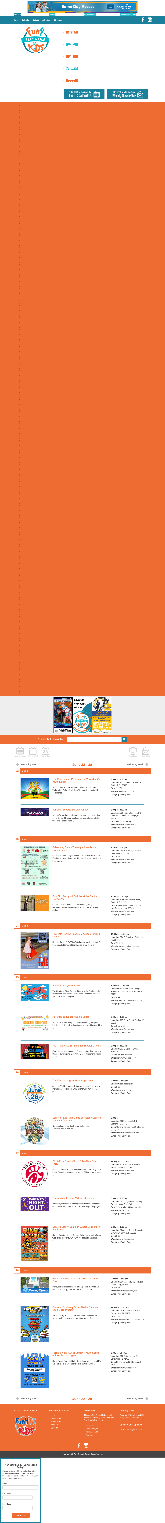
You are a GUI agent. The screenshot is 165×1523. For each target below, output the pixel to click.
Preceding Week (29, 764)
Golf (23, 595)
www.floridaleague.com (129, 1133)
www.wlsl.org (125, 1090)
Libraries (25, 243)
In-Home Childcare (29, 124)
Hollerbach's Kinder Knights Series (70, 1016)
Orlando (52, 14)
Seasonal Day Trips (29, 681)
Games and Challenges (30, 226)
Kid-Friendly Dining (29, 551)
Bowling (24, 202)
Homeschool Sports (29, 602)
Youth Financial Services (31, 190)
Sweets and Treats (29, 566)
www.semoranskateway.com (131, 1319)
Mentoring (25, 491)
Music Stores (26, 556)
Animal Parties (27, 368)
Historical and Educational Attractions (36, 233)
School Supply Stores (30, 561)
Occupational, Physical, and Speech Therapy (39, 341)
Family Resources (23, 158)
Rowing (24, 616)
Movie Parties (27, 419)
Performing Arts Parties (30, 431)
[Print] (133, 751)
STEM (24, 510)
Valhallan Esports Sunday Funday (70, 809)
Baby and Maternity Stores (32, 527)
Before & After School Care (32, 110)
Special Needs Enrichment (32, 508)
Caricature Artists (28, 380)
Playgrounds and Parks (30, 255)
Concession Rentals (29, 390)
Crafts (24, 474)
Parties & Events (23, 366)
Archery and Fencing (29, 573)
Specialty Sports (28, 633)
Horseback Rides (28, 235)
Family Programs (28, 484)
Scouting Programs (29, 505)
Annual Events (27, 660)
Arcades (25, 197)
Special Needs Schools (30, 146)
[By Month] (20, 751)
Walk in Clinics (27, 363)
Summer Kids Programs (31, 515)
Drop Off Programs (29, 115)
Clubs (24, 469)
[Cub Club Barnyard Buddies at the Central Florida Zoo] (35, 903)
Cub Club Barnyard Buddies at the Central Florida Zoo (74, 897)
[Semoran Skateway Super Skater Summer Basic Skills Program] (35, 1324)
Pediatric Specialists (29, 351)
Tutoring (25, 151)
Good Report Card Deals (31, 674)
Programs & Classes (24, 455)
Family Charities (28, 163)
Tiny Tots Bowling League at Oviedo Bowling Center (76, 935)
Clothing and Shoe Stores (31, 534)
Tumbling (25, 648)
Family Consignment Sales (32, 669)
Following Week (135, 764)
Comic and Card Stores (30, 537)
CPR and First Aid (28, 317)
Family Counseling (29, 325)
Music (24, 493)
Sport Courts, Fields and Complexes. (36, 276)
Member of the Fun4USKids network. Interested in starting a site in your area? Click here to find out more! (99, 1417)
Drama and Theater (29, 479)
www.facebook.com (127, 825)
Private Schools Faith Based (32, 136)
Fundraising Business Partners (33, 170)
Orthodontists (27, 344)
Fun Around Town (23, 192)
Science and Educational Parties (34, 440)
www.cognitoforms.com (129, 946)
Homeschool (26, 122)
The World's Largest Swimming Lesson (73, 1080)
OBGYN (24, 339)
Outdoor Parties (28, 421)
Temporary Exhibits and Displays (34, 281)
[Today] (45, 751)
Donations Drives (28, 664)
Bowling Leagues (28, 580)
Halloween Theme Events (31, 676)
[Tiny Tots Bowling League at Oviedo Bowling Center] (35, 950)
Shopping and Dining (25, 525)
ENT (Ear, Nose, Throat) (31, 322)
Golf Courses (27, 231)
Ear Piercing (26, 541)
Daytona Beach (90, 14)
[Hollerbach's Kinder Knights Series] (35, 1023)
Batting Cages (27, 199)
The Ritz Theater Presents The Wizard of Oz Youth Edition (76, 780)
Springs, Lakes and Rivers (32, 279)
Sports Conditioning (29, 636)
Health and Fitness (29, 599)
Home (16, 20)
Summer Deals (27, 684)
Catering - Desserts (29, 382)
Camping (25, 204)
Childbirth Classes (28, 312)
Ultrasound (26, 358)
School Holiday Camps (30, 105)
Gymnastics (26, 597)
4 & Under (25, 457)
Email (4, 1483)
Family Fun (125, 795)
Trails (24, 291)
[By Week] (32, 751)
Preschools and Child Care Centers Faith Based (40, 132)
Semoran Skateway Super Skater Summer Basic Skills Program (75, 1308)
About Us (54, 1424)
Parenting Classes (28, 501)
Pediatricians (26, 353)
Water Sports (26, 652)
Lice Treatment (27, 337)
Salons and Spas (28, 269)
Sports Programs (23, 570)
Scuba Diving (27, 621)
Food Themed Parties (30, 404)
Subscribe (21, 1515)
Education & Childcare (25, 108)
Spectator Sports (28, 274)
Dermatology (26, 320)
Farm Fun (25, 672)
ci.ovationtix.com (126, 791)
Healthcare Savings (29, 332)
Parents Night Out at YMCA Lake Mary (73, 1198)
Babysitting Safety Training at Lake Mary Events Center (74, 848)
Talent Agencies (28, 187)
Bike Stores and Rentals (31, 529)
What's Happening (24, 657)
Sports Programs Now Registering (34, 638)
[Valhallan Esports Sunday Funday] (35, 812)
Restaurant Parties (29, 438)
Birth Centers (27, 305)
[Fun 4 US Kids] (35, 40)
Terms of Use (56, 1418)
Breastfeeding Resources (31, 310)
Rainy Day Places (28, 262)
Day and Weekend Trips (31, 209)
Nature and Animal (29, 496)
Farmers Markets (28, 546)
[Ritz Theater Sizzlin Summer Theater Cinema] (35, 1052)
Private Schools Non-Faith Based (34, 139)
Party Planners (27, 428)
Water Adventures (28, 293)
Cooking (25, 472)
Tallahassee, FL (92, 1432)
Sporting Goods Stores (30, 563)
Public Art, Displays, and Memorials (35, 259)
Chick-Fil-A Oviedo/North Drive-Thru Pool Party (74, 1162)
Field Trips (25, 216)
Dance (24, 476)
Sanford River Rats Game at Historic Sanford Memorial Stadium (76, 1119)
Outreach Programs (29, 498)
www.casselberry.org (128, 1291)
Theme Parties (27, 450)
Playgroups (26, 177)
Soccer (24, 628)
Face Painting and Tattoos (32, 402)
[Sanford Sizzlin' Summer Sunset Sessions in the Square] (35, 1243)
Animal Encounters (29, 194)
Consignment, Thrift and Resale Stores (36, 539)
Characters (26, 385)
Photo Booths (27, 433)
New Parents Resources (31, 175)
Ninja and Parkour (28, 611)
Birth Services (27, 308)
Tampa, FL (90, 1425)
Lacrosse (25, 607)
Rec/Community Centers (31, 264)
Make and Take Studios (30, 245)
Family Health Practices (30, 329)
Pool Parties (26, 435)
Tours (24, 288)
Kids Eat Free (27, 554)
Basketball (25, 578)
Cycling (24, 587)
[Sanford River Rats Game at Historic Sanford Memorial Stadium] (35, 1130)
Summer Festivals (28, 686)
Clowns (24, 387)
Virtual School (27, 153)
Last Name (6, 1504)
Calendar (25, 20)
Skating (24, 271)
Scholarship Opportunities (31, 144)
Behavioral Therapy (29, 303)
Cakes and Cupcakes (30, 378)
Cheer (24, 582)
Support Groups (28, 185)
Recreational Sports (29, 267)
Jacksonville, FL (92, 1428)
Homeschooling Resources (32, 173)
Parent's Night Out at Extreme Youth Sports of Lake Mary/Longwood (75, 1354)
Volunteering (26, 522)
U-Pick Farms (27, 693)
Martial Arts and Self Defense (33, 609)
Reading (25, 141)
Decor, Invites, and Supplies (32, 394)
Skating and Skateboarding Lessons (35, 626)
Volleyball (25, 650)
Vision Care (26, 361)
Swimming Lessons (29, 643)
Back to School (27, 662)
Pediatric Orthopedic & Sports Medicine (36, 349)
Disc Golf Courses (28, 211)
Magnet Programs (28, 127)
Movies (24, 247)
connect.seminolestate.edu (130, 1001)
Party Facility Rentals (30, 423)
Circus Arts (26, 467)
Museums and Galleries (31, 250)
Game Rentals (27, 409)
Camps (19, 103)
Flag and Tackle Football (31, 592)
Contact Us (55, 1428)
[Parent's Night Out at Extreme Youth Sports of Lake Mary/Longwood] (35, 1369)
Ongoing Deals (27, 679)
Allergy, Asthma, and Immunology (34, 300)
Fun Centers (26, 223)
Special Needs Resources (31, 182)
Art (23, 460)
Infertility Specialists (29, 334)
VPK (23, 156)
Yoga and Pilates (28, 655)
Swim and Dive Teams (30, 640)
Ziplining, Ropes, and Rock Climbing (35, 296)
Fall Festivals (27, 667)
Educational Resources (30, 117)
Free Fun (25, 221)
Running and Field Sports (31, 619)
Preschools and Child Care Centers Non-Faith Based (42, 134)
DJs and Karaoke (28, 397)
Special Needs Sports (30, 631)
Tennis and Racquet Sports (32, 645)
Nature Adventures (29, 252)
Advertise (46, 20)
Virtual (24, 520)
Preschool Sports (28, 614)
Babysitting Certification (30, 462)
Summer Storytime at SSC (66, 985)
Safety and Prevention (30, 503)
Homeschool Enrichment (31, 488)
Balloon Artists (27, 373)
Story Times (26, 513)
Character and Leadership (32, 464)
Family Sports (27, 590)
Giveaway (58, 20)
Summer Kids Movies (30, 689)
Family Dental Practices (30, 327)
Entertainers (26, 399)
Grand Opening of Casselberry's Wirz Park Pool (75, 1280)
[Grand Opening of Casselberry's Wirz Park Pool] (35, 1285)
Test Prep (25, 149)
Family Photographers (30, 168)
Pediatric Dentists (28, 346)
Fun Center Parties (29, 406)
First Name (6, 1494)
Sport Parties (26, 447)
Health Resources (23, 298)
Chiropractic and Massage (32, 315)
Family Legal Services (30, 165)
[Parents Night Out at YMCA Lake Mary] (35, 1204)
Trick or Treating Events (31, 691)
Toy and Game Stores (30, 568)
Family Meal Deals (29, 544)
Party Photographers (29, 426)
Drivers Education (28, 481)
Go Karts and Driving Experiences (34, 228)
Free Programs (27, 486)
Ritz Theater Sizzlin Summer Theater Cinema (76, 1045)
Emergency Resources (30, 161)
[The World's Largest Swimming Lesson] (35, 1093)
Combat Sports (27, 585)
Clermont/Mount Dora (128, 14)
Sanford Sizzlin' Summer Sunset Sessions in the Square (76, 1228)
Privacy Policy (56, 1421)
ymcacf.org (124, 1210)
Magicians (25, 416)
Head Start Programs (30, 120)
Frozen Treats (27, 549)
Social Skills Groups (29, 180)
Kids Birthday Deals (29, 414)
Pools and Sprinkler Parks (31, 257)
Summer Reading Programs (32, 517)
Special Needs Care (29, 356)
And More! (90, 1435)
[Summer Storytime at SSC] (35, 992)
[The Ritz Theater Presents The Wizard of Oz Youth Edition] (35, 788)
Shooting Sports (28, 623)
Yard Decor (26, 452)
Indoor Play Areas (28, 238)
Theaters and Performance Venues (35, 284)
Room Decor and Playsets (31, 558)
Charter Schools (28, 112)
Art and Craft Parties (29, 370)
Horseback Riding (28, 604)
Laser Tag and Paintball (31, 240)
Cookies (25, 392)
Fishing (24, 218)
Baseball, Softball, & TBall (31, 575)
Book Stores (26, 532)
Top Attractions (27, 286)
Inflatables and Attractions (31, 411)
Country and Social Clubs (31, 206)
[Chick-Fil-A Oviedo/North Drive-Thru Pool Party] (35, 1173)
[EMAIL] (145, 751)
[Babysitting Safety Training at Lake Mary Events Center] (35, 866)
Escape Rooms (27, 214)
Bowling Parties (27, 375)
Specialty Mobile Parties (31, 445)
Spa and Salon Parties (30, 443)
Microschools (27, 129)
